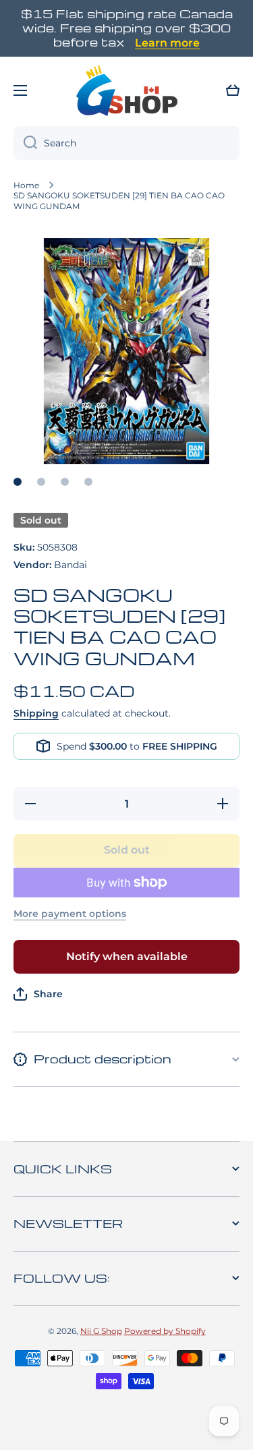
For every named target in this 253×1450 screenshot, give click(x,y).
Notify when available (127, 956)
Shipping (36, 713)
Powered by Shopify (165, 1331)
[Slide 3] (65, 482)
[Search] (25, 143)
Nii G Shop (101, 1331)
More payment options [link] (69, 914)
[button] (233, 90)
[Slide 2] (41, 482)
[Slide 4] (88, 482)
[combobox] (126, 143)
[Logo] (126, 90)
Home (26, 185)
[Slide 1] (17, 482)
